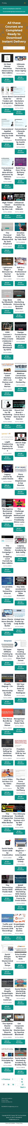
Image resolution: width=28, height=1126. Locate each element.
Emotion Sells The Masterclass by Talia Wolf (20, 236)
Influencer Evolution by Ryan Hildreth (19, 206)
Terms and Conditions (6, 1098)
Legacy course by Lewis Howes (7, 476)
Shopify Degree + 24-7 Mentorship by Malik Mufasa (7, 689)
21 (22, 1084)
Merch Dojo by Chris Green (21, 445)
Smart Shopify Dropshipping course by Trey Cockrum (7, 994)
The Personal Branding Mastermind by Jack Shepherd (7, 238)
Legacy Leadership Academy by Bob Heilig (20, 549)
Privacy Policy (4, 1100)
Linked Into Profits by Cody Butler (19, 621)
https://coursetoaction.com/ (19, 11)
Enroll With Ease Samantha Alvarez (7, 590)
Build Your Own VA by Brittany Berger (21, 171)
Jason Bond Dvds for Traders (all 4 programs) (7, 100)
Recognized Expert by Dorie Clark (19, 721)
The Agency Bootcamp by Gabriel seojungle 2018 (7, 513)
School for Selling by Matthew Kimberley (7, 752)
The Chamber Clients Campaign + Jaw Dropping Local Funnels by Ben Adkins (7, 554)
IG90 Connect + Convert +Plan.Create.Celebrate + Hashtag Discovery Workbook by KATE (7, 341)
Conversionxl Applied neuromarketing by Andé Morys (7, 133)
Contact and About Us (6, 1102)
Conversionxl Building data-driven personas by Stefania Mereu (7, 173)
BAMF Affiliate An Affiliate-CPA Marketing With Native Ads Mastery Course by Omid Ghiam (20, 892)
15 (22, 1079)
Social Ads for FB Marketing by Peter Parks (7, 414)
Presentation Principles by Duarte (7, 1060)
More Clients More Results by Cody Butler (7, 622)
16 (22, 1082)
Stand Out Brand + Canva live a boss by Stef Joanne (19, 414)
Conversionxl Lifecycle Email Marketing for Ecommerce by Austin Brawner (20, 136)
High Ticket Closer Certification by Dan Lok (7, 206)
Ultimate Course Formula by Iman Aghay (20, 67)
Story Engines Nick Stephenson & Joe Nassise (20, 479)
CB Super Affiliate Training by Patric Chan (7, 652)
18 (8, 1084)
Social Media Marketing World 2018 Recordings (20, 992)
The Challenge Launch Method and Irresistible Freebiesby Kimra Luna (19, 515)
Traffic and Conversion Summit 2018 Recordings (7, 927)
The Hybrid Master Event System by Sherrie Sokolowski (7, 1029)
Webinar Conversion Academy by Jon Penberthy (20, 377)
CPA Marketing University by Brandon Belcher (19, 304)
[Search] (24, 47)
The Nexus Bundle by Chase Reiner (7, 722)
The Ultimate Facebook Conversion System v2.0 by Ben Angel (19, 819)
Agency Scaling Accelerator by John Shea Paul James (20, 654)
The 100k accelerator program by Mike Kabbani (20, 591)
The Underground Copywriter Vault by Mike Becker (7, 818)
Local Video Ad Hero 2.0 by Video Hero (7, 782)
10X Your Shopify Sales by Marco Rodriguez (20, 688)
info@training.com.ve (13, 1106)
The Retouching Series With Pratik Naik (7, 888)
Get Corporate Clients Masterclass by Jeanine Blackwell (19, 1029)
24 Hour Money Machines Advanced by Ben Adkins (7, 68)
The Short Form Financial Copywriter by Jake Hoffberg (21, 784)
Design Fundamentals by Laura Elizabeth (20, 335)
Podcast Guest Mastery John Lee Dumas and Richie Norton (7, 379)
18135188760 (4, 1106)
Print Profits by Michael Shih (20, 956)
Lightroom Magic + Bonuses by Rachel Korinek (7, 271)
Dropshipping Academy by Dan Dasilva (19, 927)
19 (13, 1084)
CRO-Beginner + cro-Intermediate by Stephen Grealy (20, 854)
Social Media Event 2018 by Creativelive (7, 851)
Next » (22, 1087)
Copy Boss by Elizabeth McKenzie (7, 302)
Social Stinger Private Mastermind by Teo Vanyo (7, 959)
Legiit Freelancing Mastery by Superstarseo (7, 446)
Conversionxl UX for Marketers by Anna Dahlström (19, 101)
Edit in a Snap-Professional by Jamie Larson (20, 271)
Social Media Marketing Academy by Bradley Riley (20, 1061)
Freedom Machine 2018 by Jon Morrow (20, 752)
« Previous (6, 1079)
